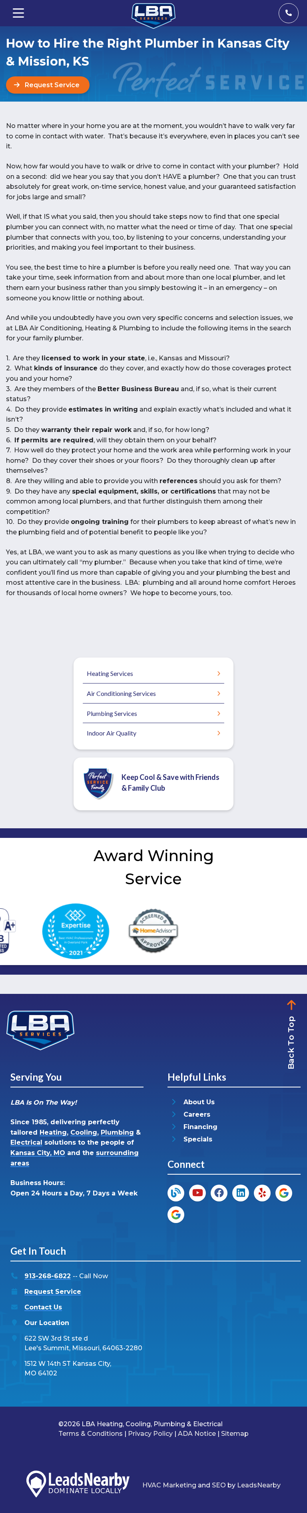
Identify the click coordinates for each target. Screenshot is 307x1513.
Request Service (52, 1291)
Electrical (26, 1142)
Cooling (83, 1132)
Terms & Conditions (90, 1433)
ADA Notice (197, 1433)
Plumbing (117, 1132)
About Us (199, 1102)
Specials (197, 1139)
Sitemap (235, 1433)
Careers (196, 1114)
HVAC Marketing (169, 1485)
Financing (200, 1127)
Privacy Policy (150, 1433)
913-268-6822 (47, 1276)
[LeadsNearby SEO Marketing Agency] (78, 1486)
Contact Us (43, 1307)
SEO (219, 1485)
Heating (53, 1132)
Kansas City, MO (37, 1153)
